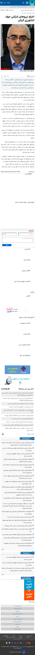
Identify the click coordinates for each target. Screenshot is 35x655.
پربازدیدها (26, 553)
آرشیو (2, 549)
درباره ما (21, 636)
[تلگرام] (14, 643)
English (8, 3)
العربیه (4, 3)
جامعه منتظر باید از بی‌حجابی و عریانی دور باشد (17, 8)
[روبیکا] (6, 643)
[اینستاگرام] (17, 643)
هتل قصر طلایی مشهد (17, 614)
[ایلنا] (32, 3)
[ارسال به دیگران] (7, 76)
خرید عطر (18, 624)
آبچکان (17, 627)
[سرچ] (23, 3)
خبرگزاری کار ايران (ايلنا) (21, 646)
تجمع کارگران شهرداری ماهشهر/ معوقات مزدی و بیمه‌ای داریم (17, 534)
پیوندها (21, 637)
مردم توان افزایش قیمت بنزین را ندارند (19, 6)
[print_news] (2, 76)
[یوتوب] (26, 643)
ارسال (7, 245)
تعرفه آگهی (5, 636)
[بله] (8, 643)
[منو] (27, 3)
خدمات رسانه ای (17, 638)
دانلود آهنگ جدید (17, 606)
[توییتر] (20, 643)
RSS (28, 637)
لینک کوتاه (31, 171)
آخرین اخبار (25, 438)
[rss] (29, 643)
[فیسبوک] (23, 643)
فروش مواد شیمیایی (17, 619)
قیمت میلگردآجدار (17, 608)
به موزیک (17, 611)
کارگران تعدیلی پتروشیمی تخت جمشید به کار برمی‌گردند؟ (18, 526)
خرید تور (17, 616)
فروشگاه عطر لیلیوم (17, 621)
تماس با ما (29, 636)
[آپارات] (11, 643)
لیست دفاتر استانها (10, 637)
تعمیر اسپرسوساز (17, 629)
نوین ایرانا (31, 602)
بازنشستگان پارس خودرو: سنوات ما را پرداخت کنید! (19, 517)
